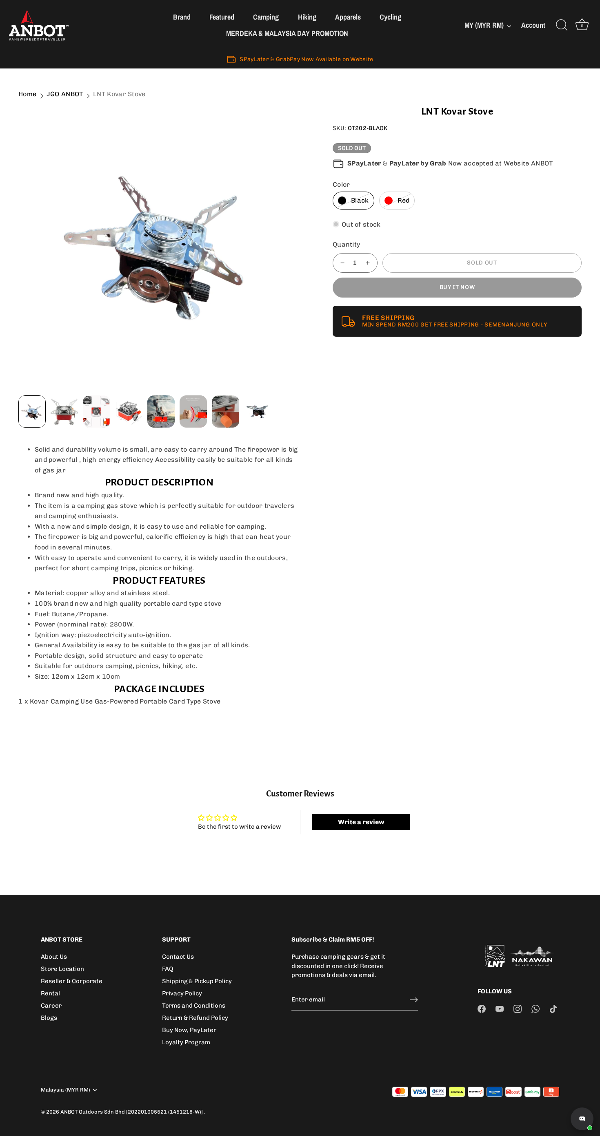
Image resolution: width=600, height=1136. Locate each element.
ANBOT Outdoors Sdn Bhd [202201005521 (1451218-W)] (132, 1112)
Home (27, 94)
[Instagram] (517, 1008)
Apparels (348, 17)
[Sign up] (414, 1000)
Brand (182, 17)
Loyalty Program (186, 1042)
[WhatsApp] (535, 1008)
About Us (54, 956)
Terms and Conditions (193, 1005)
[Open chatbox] (582, 1118)
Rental (50, 993)
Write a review (361, 822)
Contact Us (178, 956)
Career (51, 1005)
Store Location (62, 969)
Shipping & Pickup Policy (197, 981)
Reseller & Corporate (71, 981)
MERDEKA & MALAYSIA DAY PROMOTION (287, 33)
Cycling (390, 17)
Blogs (49, 1017)
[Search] (562, 25)
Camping (266, 17)
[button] (35, 245)
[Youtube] (500, 1008)
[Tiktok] (553, 1008)
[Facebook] (482, 1008)
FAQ (167, 969)
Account (533, 25)
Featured (221, 17)
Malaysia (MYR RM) (65, 1090)
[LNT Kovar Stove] (159, 245)
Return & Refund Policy (195, 1017)
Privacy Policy (182, 993)
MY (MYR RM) (484, 25)
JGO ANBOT (65, 94)
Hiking (307, 17)
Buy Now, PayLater (189, 1030)
